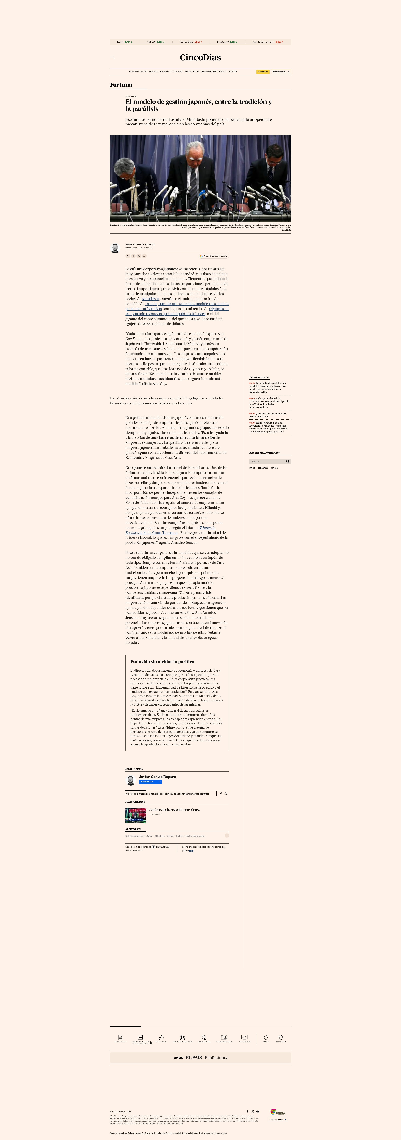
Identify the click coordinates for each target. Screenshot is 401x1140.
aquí (191, 850)
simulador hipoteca (141, 1042)
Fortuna (121, 85)
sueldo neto (161, 1042)
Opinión (221, 72)
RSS (201, 1133)
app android (281, 1042)
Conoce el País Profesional (200, 1057)
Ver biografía (147, 782)
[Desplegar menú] (112, 57)
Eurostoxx (263, 468)
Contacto (113, 1133)
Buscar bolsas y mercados (264, 453)
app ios (266, 1042)
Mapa (196, 1133)
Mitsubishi (150, 299)
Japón (149, 836)
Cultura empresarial (134, 836)
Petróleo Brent (186, 42)
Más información (133, 850)
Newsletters (208, 1133)
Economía (164, 72)
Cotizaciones (176, 72)
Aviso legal (122, 1133)
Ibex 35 (120, 42)
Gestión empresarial (195, 836)
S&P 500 (151, 42)
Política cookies (134, 1133)
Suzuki (170, 836)
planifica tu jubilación (182, 1042)
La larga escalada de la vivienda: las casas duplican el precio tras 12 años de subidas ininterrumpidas (269, 403)
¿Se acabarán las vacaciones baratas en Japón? (267, 415)
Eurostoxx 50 (223, 42)
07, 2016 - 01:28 (142, 248)
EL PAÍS (232, 70)
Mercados (153, 72)
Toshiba (179, 836)
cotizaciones (244, 1042)
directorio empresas (224, 1042)
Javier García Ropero (140, 244)
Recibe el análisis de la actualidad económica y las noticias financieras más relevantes (169, 793)
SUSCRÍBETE (263, 72)
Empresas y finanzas (138, 72)
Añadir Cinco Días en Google (215, 256)
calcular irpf (120, 1042)
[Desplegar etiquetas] (227, 835)
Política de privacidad (172, 1133)
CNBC (151, 814)
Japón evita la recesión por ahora (174, 809)
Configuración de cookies (152, 1133)
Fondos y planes (192, 72)
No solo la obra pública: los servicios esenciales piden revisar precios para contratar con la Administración (267, 387)
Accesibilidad (187, 1133)
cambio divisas (204, 1042)
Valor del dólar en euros (263, 42)
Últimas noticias (208, 72)
